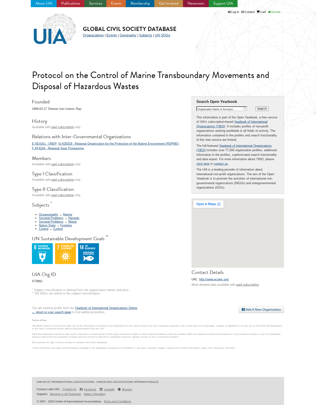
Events (116, 3)
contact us (221, 163)
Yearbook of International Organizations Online (106, 308)
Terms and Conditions (117, 401)
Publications (70, 3)
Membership (140, 3)
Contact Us (69, 389)
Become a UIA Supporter (65, 394)
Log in (235, 12)
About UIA (43, 3)
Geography (128, 35)
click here (202, 163)
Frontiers (66, 225)
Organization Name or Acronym (215, 109)
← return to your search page (51, 312)
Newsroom (196, 3)
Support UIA (223, 3)
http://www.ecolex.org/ (214, 279)
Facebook (90, 389)
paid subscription (247, 284)
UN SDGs (162, 35)
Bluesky (127, 389)
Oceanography (48, 214)
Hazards (73, 218)
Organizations (93, 35)
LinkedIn (109, 389)
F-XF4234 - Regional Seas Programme (58, 148)
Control (43, 229)
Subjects (145, 35)
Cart (263, 12)
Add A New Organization (263, 309)
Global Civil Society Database (130, 29)
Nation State (47, 225)
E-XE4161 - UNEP (44, 143)
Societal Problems (51, 218)
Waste (72, 221)
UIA (49, 26)
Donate (276, 12)
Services (95, 3)
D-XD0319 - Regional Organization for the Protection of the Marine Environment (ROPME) (119, 143)
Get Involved (169, 3)
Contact (249, 12)
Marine (67, 214)
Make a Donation (94, 394)
